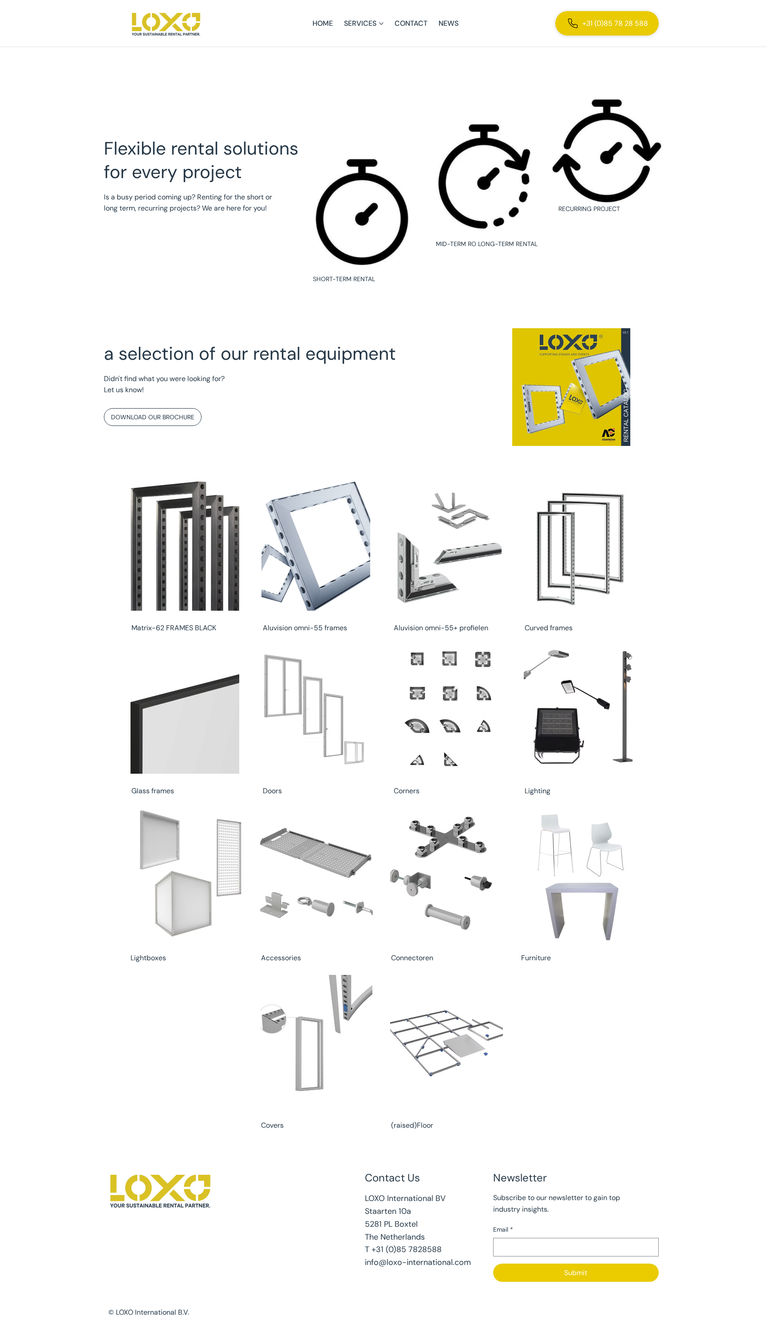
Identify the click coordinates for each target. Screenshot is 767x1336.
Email (503, 1229)
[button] (344, 279)
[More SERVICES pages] (381, 23)
